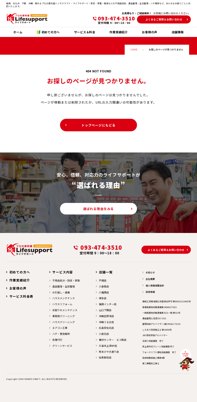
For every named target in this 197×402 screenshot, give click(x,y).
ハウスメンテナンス (63, 298)
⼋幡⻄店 (104, 292)
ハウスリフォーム (62, 304)
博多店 (102, 298)
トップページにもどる (98, 125)
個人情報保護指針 (155, 285)
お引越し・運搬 (61, 292)
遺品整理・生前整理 (63, 286)
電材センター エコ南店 (112, 340)
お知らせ (150, 272)
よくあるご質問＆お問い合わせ (164, 19)
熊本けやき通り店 (109, 351)
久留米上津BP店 (108, 346)
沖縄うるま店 (106, 322)
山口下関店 (105, 310)
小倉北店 (104, 334)
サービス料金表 (21, 296)
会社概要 (150, 279)
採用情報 (150, 291)
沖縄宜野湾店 (106, 316)
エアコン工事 (59, 328)
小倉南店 (104, 286)
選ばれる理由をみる (98, 208)
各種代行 (57, 340)
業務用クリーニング (63, 316)
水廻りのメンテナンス (64, 310)
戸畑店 (102, 280)
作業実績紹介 (19, 280)
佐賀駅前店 (105, 357)
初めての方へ (19, 272)
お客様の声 (18, 288)
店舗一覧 (106, 272)
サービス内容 (62, 272)
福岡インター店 (107, 304)
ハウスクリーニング (63, 322)
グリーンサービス (62, 346)
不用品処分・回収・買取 (66, 280)
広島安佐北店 (106, 328)
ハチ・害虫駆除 (61, 334)
